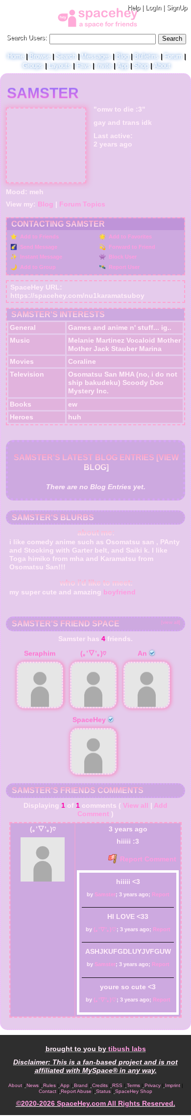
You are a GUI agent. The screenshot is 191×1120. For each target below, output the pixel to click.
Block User (122, 257)
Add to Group (37, 267)
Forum (173, 56)
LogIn (153, 7)
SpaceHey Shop (133, 1091)
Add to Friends (39, 236)
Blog (122, 56)
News (32, 1085)
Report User (123, 267)
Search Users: (26, 37)
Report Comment (147, 859)
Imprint (172, 1085)
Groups (33, 65)
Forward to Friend (131, 247)
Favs (83, 65)
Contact (47, 1091)
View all (135, 805)
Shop (141, 65)
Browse (39, 56)
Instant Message (40, 257)
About (162, 65)
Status (103, 1091)
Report (160, 894)
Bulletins (146, 56)
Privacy (152, 1085)
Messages (96, 56)
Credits (100, 1085)
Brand (81, 1085)
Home (15, 56)
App (122, 65)
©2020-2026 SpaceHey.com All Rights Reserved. (95, 1103)
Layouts (59, 65)
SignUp (177, 7)
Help (133, 7)
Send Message (38, 247)
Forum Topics (82, 204)
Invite (104, 65)
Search (172, 38)
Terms (133, 1085)
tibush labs (127, 1049)
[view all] (170, 622)
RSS (117, 1085)
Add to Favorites (129, 236)
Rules (49, 1085)
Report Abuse (76, 1091)
